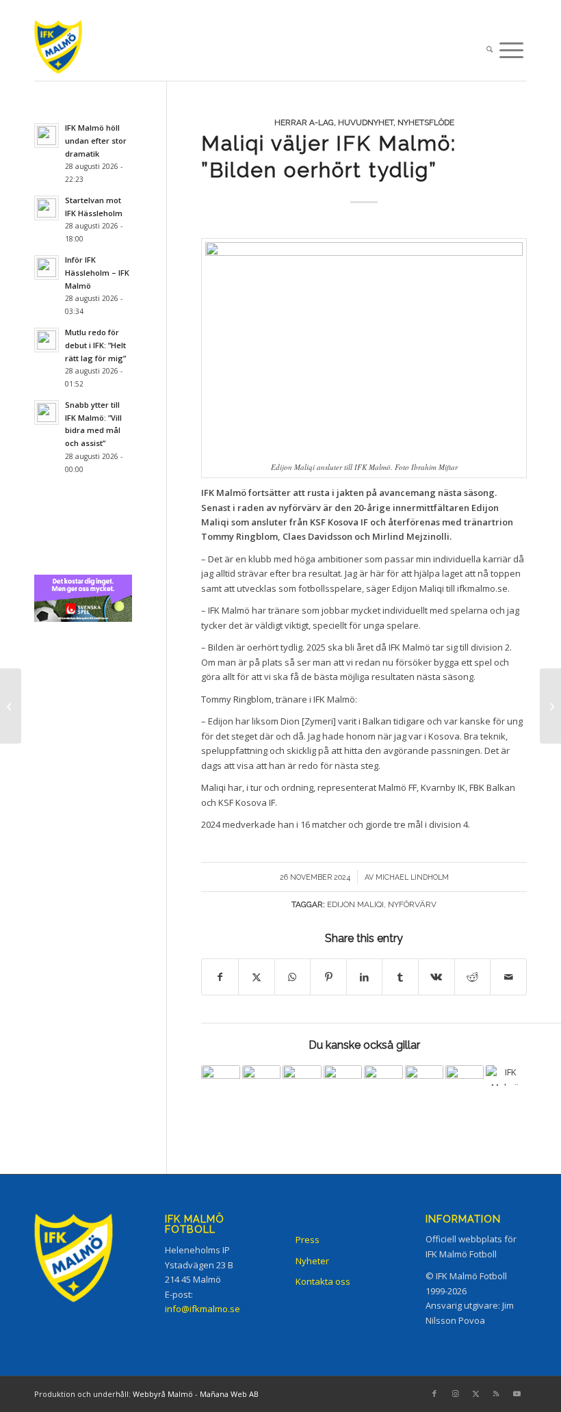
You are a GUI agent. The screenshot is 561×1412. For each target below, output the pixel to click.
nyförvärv (412, 904)
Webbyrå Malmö (163, 1394)
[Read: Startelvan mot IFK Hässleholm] (46, 208)
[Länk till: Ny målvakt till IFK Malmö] (505, 1075)
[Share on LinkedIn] (364, 977)
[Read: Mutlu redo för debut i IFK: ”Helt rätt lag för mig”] (46, 340)
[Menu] (511, 50)
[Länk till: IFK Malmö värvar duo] (261, 1084)
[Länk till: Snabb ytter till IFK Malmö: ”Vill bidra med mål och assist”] (302, 1084)
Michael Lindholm (412, 877)
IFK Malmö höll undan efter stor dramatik (96, 140)
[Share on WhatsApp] (293, 977)
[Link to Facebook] (434, 1393)
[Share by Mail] (508, 977)
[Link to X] (475, 1393)
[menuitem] (489, 50)
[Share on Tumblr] (400, 977)
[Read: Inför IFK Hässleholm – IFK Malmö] (46, 267)
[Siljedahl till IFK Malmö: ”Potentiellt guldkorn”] (550, 706)
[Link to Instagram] (455, 1393)
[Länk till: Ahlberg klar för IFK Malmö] (464, 1084)
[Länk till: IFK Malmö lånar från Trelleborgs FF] (383, 1084)
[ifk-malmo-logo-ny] (71, 50)
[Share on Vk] (436, 977)
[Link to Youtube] (516, 1393)
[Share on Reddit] (473, 977)
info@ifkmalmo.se (202, 1309)
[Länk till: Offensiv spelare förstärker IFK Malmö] (220, 1084)
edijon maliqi (355, 904)
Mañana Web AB (229, 1394)
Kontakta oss (323, 1281)
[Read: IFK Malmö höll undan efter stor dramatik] (46, 135)
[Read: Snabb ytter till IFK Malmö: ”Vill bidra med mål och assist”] (46, 412)
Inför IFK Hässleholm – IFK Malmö (97, 272)
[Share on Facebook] (220, 977)
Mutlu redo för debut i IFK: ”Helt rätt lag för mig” (95, 345)
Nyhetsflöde (425, 122)
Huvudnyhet (365, 122)
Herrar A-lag (304, 122)
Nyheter (312, 1261)
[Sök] (489, 50)
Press (307, 1239)
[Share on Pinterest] (328, 977)
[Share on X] (256, 977)
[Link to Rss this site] (496, 1393)
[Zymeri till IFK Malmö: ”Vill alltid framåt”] (10, 706)
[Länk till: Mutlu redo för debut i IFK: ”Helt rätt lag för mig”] (343, 1084)
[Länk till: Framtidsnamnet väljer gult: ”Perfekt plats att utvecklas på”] (424, 1084)
